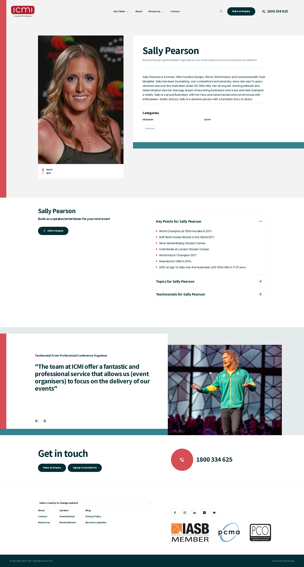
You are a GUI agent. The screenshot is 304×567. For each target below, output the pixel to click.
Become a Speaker (96, 522)
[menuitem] (121, 11)
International (66, 516)
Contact (42, 516)
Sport (49, 169)
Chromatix (277, 560)
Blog (88, 510)
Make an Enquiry (52, 467)
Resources (44, 522)
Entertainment (67, 522)
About (41, 510)
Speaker (64, 510)
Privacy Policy (93, 516)
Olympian (147, 119)
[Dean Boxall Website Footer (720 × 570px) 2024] (225, 390)
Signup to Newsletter (85, 467)
